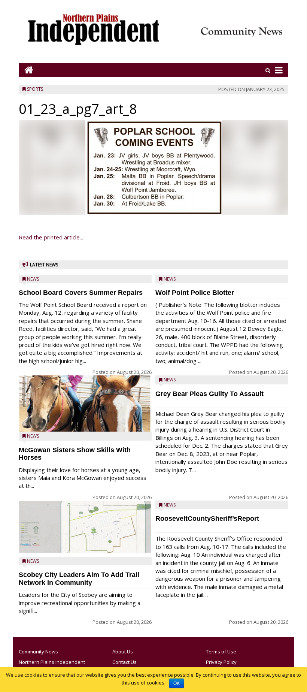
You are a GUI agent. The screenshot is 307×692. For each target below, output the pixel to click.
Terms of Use (221, 651)
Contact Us (124, 662)
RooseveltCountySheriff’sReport (207, 518)
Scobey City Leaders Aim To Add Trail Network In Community (79, 578)
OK (176, 683)
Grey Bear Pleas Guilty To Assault (209, 394)
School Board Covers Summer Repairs (81, 292)
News (33, 279)
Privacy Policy (221, 662)
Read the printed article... (51, 237)
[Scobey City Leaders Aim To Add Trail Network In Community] (85, 527)
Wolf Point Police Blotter (194, 292)
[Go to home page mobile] (26, 70)
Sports (35, 89)
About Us (122, 651)
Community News (38, 651)
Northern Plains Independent (52, 662)
